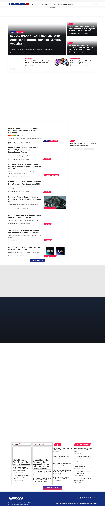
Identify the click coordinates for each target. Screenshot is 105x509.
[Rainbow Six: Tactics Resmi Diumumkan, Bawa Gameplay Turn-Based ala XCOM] (55, 186)
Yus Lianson (74, 65)
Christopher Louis (14, 159)
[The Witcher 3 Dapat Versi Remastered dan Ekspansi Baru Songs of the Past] (55, 235)
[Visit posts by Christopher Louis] (9, 159)
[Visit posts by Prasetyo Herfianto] (11, 52)
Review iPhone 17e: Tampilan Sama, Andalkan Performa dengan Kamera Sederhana (36, 39)
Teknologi (77, 58)
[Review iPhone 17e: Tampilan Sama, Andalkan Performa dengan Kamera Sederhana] (55, 135)
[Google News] (87, 498)
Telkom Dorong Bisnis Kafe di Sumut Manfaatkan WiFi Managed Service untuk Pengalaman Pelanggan (42, 480)
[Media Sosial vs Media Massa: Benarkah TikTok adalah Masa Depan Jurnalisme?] (83, 133)
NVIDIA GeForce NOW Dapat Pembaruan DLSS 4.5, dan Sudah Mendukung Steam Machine (24, 166)
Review (13, 32)
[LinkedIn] (92, 498)
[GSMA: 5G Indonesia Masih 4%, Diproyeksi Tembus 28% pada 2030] (22, 452)
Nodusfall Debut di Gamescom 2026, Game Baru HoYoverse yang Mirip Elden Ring (24, 199)
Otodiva (21, 504)
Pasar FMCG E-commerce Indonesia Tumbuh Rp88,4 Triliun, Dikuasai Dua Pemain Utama (81, 47)
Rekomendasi (82, 445)
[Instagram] (88, 498)
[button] (75, 4)
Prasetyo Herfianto (16, 52)
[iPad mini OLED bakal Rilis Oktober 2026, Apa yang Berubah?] (61, 62)
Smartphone (20, 32)
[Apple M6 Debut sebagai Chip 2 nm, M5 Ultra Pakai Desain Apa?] (55, 251)
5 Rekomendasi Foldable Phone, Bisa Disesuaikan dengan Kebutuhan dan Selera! (83, 450)
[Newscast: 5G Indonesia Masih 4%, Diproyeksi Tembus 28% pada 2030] (17, 62)
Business (38, 444)
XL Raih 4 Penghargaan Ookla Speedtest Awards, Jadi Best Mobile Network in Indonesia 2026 (21, 469)
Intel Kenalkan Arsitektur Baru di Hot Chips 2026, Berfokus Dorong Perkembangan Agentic (23, 150)
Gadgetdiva (16, 504)
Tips (58, 445)
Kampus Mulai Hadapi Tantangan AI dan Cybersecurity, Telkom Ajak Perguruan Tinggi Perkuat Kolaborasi (41, 464)
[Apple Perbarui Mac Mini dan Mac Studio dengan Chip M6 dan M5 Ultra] (55, 219)
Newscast (28, 58)
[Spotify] (94, 498)
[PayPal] (96, 498)
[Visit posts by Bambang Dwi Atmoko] (69, 33)
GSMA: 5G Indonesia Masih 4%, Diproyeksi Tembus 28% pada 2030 (21, 462)
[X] (82, 498)
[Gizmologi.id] (19, 4)
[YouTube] (84, 498)
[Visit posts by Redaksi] (26, 65)
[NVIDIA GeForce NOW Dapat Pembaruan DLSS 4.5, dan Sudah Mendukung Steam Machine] (55, 170)
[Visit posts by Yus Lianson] (70, 65)
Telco (16, 444)
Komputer (47, 158)
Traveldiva (26, 504)
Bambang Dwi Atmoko (76, 33)
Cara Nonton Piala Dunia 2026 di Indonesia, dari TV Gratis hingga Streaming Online (61, 457)
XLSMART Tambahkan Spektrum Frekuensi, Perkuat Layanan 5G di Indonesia (21, 477)
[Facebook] (80, 498)
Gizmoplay (47, 175)
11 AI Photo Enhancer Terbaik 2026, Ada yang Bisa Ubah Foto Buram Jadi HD (83, 458)
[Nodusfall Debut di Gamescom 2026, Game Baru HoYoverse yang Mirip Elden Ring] (55, 202)
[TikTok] (90, 498)
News (71, 42)
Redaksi (29, 65)
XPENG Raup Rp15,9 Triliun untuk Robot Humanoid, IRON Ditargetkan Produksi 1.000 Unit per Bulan (82, 29)
